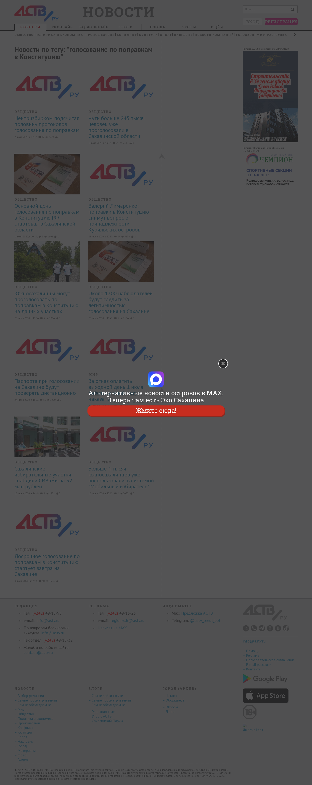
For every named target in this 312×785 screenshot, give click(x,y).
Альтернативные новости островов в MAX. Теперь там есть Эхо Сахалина (156, 396)
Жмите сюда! (156, 411)
